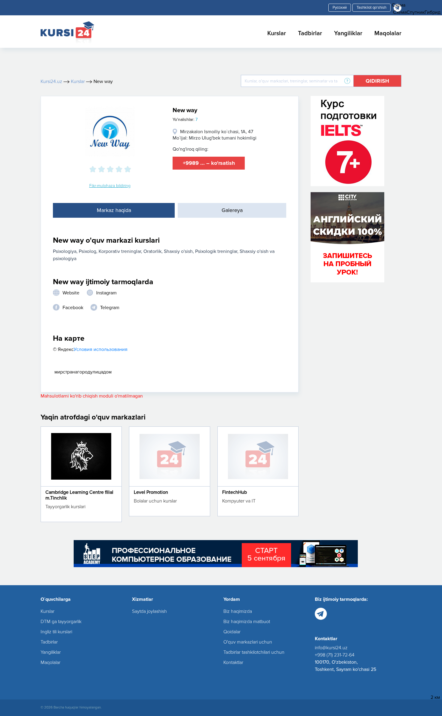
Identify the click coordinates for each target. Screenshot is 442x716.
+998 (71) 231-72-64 (335, 655)
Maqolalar (387, 33)
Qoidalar (232, 632)
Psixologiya (64, 251)
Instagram (106, 293)
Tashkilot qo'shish (371, 7)
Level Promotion (151, 492)
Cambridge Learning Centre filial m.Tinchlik (79, 495)
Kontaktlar (233, 662)
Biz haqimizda (237, 611)
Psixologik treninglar (216, 251)
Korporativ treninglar (120, 251)
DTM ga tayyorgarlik (61, 622)
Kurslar (276, 33)
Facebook (73, 308)
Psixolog (87, 251)
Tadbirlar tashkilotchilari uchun (253, 652)
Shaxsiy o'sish (178, 251)
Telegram (109, 308)
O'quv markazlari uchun (247, 642)
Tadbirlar (310, 33)
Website (71, 293)
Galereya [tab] (232, 210)
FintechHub (234, 492)
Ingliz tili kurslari (56, 632)
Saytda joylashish (149, 611)
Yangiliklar (348, 33)
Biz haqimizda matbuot (246, 622)
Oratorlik (152, 251)
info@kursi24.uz (331, 648)
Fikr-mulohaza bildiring (109, 185)
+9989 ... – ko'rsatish (209, 163)
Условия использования (100, 349)
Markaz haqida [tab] (114, 210)
